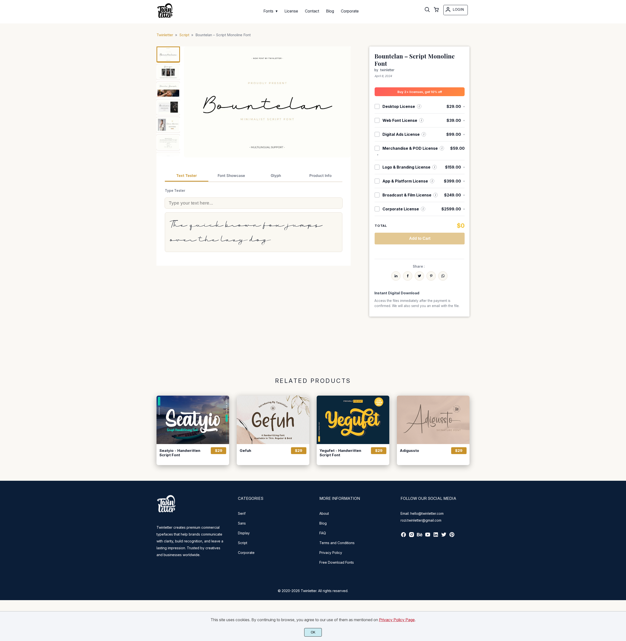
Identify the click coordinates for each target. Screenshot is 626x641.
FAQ (322, 533)
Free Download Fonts (336, 562)
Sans (242, 523)
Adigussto (409, 450)
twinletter (387, 70)
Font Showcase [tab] (231, 175)
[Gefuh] (273, 420)
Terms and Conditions (337, 543)
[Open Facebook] (403, 536)
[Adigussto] (433, 420)
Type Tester (175, 191)
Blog (323, 523)
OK (313, 632)
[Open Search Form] (427, 10)
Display (244, 533)
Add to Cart (419, 238)
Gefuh (245, 450)
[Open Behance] (420, 536)
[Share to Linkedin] (396, 276)
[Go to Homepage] (165, 17)
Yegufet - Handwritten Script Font (340, 452)
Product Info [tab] (320, 175)
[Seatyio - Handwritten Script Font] (192, 420)
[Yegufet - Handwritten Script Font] (353, 420)
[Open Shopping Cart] (436, 10)
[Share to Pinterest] (431, 276)
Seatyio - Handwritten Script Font (179, 452)
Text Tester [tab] (186, 175)
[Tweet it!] (419, 276)
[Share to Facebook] (407, 276)
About (324, 513)
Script (242, 543)
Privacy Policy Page (397, 619)
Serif (242, 513)
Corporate (246, 552)
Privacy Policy (330, 552)
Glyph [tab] (276, 175)
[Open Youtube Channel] (428, 536)
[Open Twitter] (444, 536)
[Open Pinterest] (452, 536)
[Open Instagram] (411, 536)
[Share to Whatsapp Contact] (442, 276)
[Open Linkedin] (436, 536)
